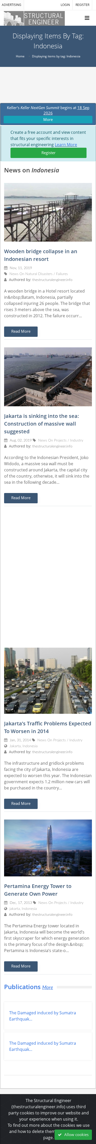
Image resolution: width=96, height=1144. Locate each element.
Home (20, 56)
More (48, 119)
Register (48, 152)
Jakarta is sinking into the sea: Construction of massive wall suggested (41, 423)
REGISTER (82, 5)
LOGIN (65, 5)
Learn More (66, 144)
